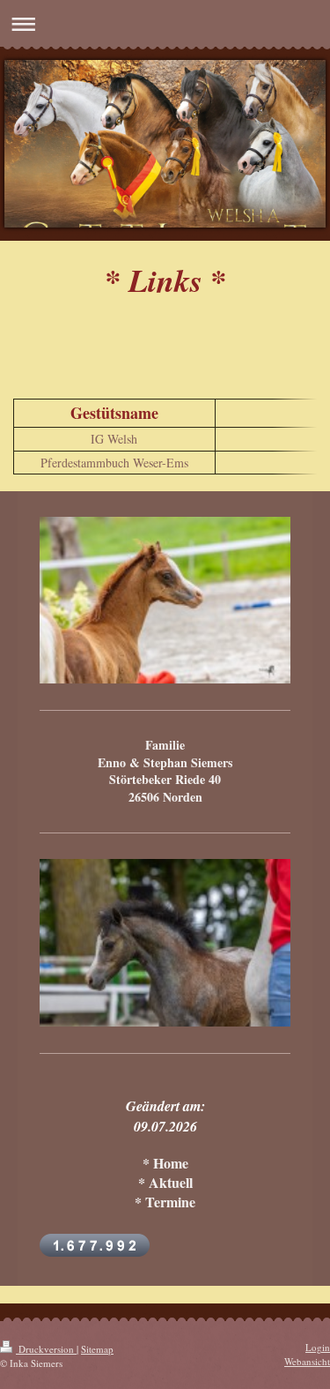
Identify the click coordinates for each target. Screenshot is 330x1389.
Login (317, 1347)
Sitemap (97, 1348)
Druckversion (46, 1348)
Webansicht (307, 1361)
